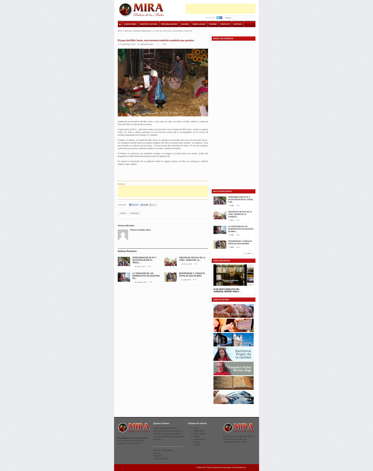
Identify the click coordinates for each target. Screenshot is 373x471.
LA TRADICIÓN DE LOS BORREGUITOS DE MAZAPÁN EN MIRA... (240, 229)
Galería (197, 436)
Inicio (120, 31)
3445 (232, 235)
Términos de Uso (160, 458)
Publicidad (157, 456)
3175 (232, 220)
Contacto (225, 24)
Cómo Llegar (198, 24)
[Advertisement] (220, 9)
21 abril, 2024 (186, 280)
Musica (197, 442)
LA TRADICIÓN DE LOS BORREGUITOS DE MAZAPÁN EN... (146, 275)
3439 (232, 205)
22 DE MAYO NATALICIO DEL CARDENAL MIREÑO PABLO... (227, 290)
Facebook (221, 17)
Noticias (238, 24)
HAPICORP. (251, 467)
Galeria (185, 24)
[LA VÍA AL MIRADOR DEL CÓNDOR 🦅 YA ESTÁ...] (250, 282)
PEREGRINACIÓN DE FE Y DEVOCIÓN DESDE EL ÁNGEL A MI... (240, 199)
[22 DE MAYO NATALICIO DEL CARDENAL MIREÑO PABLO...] (250, 272)
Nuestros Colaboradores (163, 450)
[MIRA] (142, 10)
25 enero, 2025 (140, 266)
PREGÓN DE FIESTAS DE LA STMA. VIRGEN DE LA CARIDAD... (240, 214)
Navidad (123, 213)
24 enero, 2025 (186, 264)
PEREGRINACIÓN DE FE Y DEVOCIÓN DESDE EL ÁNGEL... (144, 260)
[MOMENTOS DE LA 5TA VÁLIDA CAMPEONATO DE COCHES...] (250, 277)
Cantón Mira (199, 431)
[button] (138, 169)
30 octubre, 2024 (141, 282)
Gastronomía (199, 439)
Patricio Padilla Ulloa (140, 230)
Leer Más (157, 439)
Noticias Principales (142, 31)
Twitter (218, 17)
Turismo (213, 24)
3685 (232, 247)
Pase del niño (135, 213)
